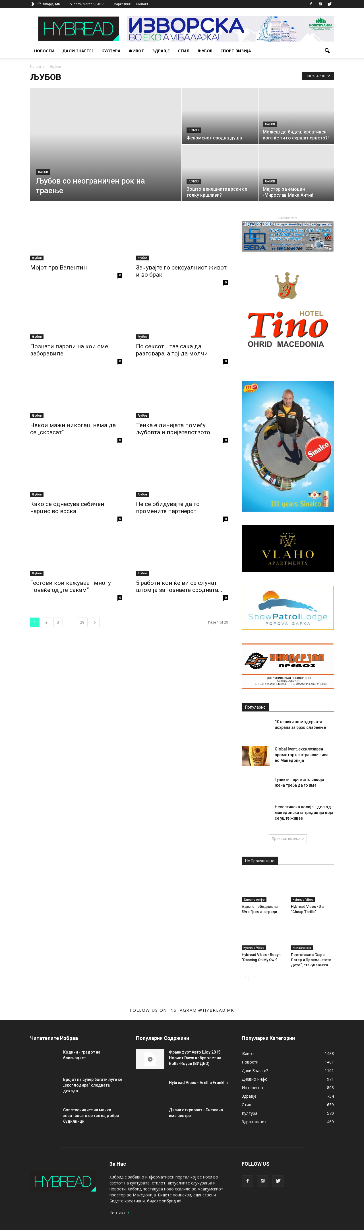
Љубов (204, 51)
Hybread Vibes (303, 900)
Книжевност (302, 948)
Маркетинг (122, 4)
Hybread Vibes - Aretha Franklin (198, 1082)
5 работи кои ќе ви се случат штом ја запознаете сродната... (179, 586)
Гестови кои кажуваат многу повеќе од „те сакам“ (70, 586)
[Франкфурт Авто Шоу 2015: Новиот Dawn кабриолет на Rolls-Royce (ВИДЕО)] (150, 1059)
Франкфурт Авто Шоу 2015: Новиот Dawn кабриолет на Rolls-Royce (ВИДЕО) (195, 1058)
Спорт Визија (235, 51)
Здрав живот (254, 1121)
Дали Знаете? (255, 1070)
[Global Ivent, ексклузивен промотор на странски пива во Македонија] (256, 756)
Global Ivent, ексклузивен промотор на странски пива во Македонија (301, 755)
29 (82, 622)
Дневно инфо (254, 900)
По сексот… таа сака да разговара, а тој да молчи (172, 350)
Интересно (252, 1087)
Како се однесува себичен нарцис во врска (67, 508)
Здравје (161, 51)
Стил (183, 51)
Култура (111, 51)
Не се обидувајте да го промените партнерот (168, 508)
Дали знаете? (78, 51)
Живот (136, 51)
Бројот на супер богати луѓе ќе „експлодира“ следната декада (92, 1085)
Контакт (142, 4)
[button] (327, 51)
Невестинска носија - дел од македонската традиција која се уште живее (304, 812)
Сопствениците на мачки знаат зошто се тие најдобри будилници (91, 1116)
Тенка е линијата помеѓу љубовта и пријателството (173, 429)
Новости (44, 51)
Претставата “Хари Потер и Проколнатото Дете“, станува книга (311, 960)
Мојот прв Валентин (58, 267)
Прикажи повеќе (286, 838)
